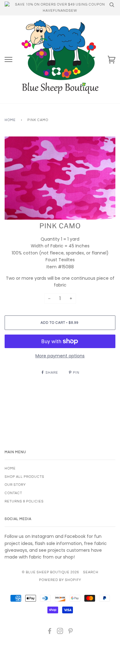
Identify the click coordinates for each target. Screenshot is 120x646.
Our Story (15, 484)
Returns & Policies (24, 501)
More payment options (60, 356)
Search (90, 572)
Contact (13, 493)
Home (10, 120)
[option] (60, 178)
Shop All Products (24, 476)
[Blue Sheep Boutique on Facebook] (49, 632)
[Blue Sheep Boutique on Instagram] (60, 632)
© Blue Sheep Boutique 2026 (50, 572)
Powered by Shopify (60, 580)
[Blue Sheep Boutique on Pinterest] (70, 632)
